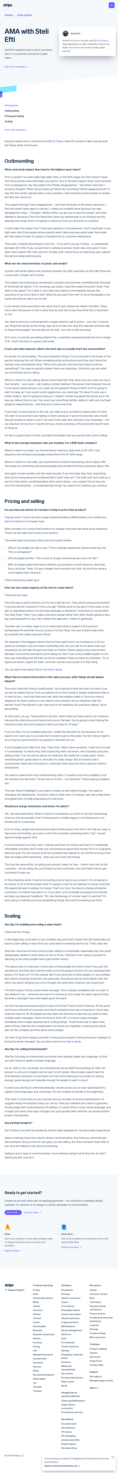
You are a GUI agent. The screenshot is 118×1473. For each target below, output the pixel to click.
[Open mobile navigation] (112, 5)
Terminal (37, 1386)
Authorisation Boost (43, 1298)
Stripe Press (96, 1360)
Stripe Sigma (39, 1378)
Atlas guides (24, 15)
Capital (36, 1306)
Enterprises (67, 1289)
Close (103, 40)
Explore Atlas (12, 1250)
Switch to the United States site (61, 1465)
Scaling (9, 121)
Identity (37, 1338)
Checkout (38, 1310)
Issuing (36, 1346)
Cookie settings (98, 1333)
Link (35, 1350)
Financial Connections (44, 1334)
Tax (35, 1382)
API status (66, 1431)
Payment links (40, 1358)
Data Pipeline (39, 1326)
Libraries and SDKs (70, 1439)
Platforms (66, 1334)
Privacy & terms (97, 1313)
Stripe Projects (68, 1443)
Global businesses (70, 1318)
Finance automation (71, 1314)
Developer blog (69, 1447)
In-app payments (69, 1322)
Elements (37, 1330)
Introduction (11, 105)
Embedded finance (70, 1310)
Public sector (67, 1381)
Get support (96, 1376)
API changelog (68, 1435)
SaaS (63, 1338)
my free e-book (52, 669)
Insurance (66, 1362)
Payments (38, 1362)
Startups (65, 1293)
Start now (12, 1212)
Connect (37, 1318)
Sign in (93, 1387)
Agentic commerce (70, 1298)
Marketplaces (68, 1326)
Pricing (36, 1289)
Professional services (72, 1377)
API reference (68, 1427)
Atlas (35, 1293)
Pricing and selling (14, 116)
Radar (36, 1370)
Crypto (36, 1322)
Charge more (13, 517)
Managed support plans (101, 1380)
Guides (9, 15)
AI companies (68, 1342)
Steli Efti (75, 33)
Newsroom (95, 1356)
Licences (94, 1325)
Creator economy (70, 1346)
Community (95, 1302)
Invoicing (37, 1342)
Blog (92, 1298)
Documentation (69, 1423)
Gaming (65, 1350)
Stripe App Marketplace (73, 1400)
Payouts (37, 1366)
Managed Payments (43, 1354)
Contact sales (31, 1212)
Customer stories (98, 1293)
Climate (37, 1314)
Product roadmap (98, 1348)
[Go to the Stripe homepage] (8, 1285)
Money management (71, 1330)
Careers (94, 1352)
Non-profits (67, 1373)
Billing (36, 1302)
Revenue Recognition (43, 1374)
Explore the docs (70, 1247)
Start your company (15, 66)
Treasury (37, 1390)
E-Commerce (67, 1306)
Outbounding (12, 110)
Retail (64, 1385)
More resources (97, 1337)
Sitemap (94, 1329)
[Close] (112, 1457)
